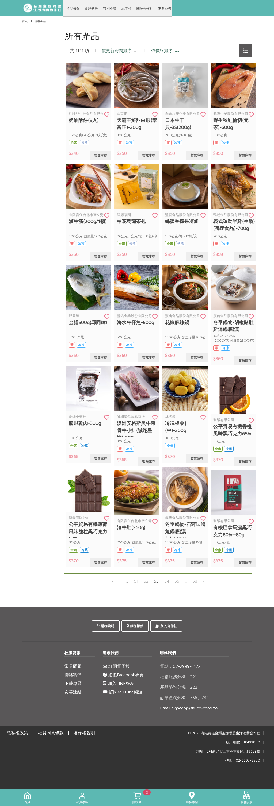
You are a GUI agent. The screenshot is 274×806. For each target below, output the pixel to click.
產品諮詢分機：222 (178, 687)
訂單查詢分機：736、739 (184, 697)
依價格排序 (163, 50)
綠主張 (126, 8)
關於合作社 (144, 8)
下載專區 (73, 683)
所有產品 (40, 21)
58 (194, 581)
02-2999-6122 (180, 666)
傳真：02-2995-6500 (242, 760)
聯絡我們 (73, 674)
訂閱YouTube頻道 (125, 691)
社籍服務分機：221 (178, 676)
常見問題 (73, 666)
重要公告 (165, 8)
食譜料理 (91, 8)
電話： (166, 666)
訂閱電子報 (118, 666)
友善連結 (73, 691)
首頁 (25, 21)
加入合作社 (168, 626)
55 (176, 581)
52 (146, 581)
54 (166, 581)
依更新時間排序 (118, 50)
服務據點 (136, 626)
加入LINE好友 (120, 683)
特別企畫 (109, 8)
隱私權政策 (17, 732)
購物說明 (107, 626)
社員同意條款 (51, 732)
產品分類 (73, 8)
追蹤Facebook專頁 (125, 674)
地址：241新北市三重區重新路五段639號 (228, 751)
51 (136, 581)
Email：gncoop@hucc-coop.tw (189, 707)
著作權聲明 (84, 732)
